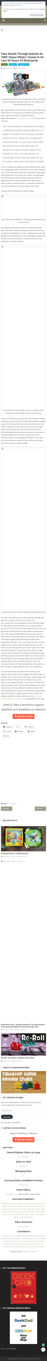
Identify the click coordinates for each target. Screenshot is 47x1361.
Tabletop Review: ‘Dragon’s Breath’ (14, 853)
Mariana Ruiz (32, 1244)
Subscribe (6, 1117)
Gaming (4, 64)
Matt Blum (23, 1166)
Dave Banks (18, 1061)
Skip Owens (22, 1244)
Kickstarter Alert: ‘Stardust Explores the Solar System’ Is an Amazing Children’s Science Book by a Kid (23, 1026)
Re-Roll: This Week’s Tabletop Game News (17, 1058)
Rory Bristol (5, 1239)
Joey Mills (36, 1241)
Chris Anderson (23, 1226)
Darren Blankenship (19, 1236)
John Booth (31, 1236)
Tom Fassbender (27, 1239)
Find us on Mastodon (8, 1349)
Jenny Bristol (23, 1185)
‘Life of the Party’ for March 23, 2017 (41, 809)
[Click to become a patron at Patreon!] (23, 716)
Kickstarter (13, 64)
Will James (16, 1241)
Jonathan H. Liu (12, 1194)
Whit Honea (38, 1239)
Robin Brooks (22, 857)
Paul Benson (6, 1236)
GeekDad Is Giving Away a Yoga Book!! (8, 809)
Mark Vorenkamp (38, 1247)
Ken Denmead (21, 1030)
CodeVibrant (35, 1359)
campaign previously (24, 118)
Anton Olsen (13, 1244)
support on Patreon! (30, 1251)
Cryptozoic (12, 803)
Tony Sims (14, 1247)
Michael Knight (26, 1241)
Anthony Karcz (20, 68)
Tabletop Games (23, 64)
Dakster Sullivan (25, 1247)
